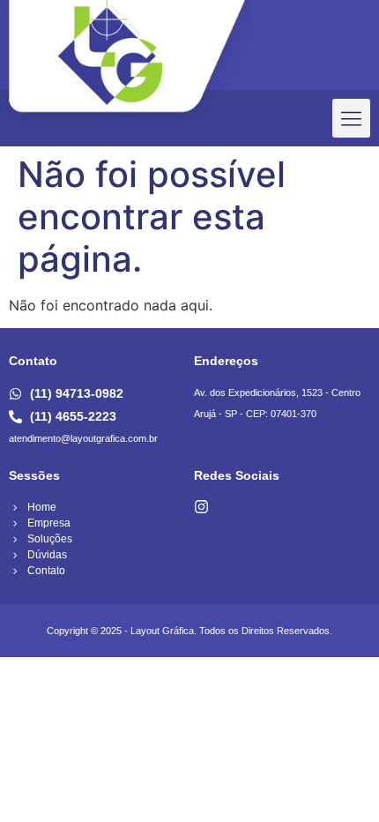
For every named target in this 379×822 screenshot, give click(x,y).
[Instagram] (201, 506)
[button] (351, 118)
